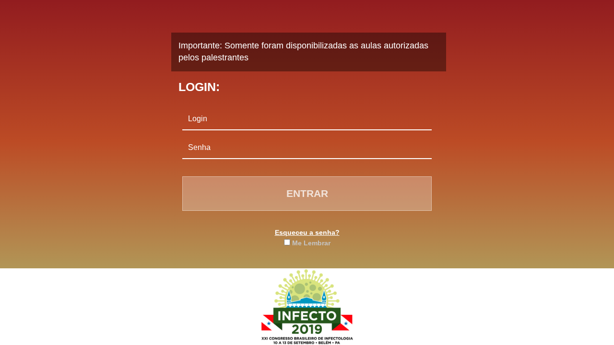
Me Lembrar (311, 243)
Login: (199, 86)
